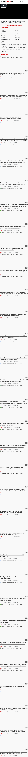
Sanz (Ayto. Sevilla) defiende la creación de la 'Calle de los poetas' (13, 577)
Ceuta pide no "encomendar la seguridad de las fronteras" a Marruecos (13, 336)
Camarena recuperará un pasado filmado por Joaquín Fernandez (13, 599)
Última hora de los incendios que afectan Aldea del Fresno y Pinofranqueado (13, 358)
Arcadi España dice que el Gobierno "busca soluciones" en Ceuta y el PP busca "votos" (12, 490)
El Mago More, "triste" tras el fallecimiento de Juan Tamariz (13, 621)
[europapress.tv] (8, 2)
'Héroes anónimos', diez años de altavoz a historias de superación (12, 249)
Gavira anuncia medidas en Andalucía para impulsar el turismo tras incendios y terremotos (14, 292)
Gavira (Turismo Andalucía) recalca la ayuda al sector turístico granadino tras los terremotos (13, 402)
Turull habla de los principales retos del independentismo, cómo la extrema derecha (12, 730)
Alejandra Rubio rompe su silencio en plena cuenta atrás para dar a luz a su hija (12, 227)
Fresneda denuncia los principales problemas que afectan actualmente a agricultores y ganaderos (13, 446)
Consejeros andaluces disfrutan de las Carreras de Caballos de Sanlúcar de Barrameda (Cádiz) (13, 95)
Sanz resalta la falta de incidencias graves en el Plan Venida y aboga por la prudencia (13, 752)
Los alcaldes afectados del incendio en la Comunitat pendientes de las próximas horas (13, 161)
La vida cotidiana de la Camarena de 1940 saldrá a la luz (12, 555)
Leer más (3, 51)
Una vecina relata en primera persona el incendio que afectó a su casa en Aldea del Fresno (12, 468)
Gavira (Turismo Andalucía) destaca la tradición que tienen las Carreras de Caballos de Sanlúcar (14, 139)
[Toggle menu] (1, 2)
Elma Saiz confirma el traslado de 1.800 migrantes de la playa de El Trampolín (11, 511)
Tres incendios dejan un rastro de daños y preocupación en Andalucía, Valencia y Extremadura (12, 117)
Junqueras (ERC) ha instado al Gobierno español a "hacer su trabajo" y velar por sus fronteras (14, 205)
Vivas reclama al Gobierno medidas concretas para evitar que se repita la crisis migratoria (13, 665)
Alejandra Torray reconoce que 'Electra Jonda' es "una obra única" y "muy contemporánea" (13, 183)
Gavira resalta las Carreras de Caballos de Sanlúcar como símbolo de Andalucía (12, 74)
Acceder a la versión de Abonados (14, 25)
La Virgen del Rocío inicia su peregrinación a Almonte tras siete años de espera (13, 687)
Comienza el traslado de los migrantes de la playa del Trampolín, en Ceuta (12, 533)
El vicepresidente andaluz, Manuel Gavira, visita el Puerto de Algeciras (14, 424)
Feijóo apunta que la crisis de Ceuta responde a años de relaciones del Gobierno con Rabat (13, 643)
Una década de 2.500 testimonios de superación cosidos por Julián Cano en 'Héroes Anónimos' (13, 271)
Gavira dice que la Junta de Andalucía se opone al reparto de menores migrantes (13, 314)
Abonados (24, 2)
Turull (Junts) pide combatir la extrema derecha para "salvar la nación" (14, 708)
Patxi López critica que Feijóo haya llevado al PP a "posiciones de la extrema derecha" (14, 380)
